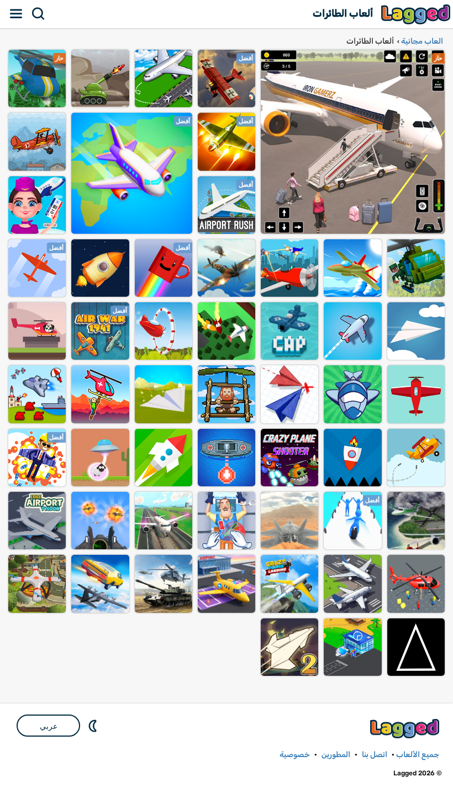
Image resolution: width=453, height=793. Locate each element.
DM (94, 726)
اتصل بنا (374, 754)
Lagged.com (406, 729)
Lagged (417, 14)
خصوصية (295, 754)
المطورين (336, 754)
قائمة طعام (17, 14)
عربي (48, 726)
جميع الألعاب (417, 754)
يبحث (39, 14)
